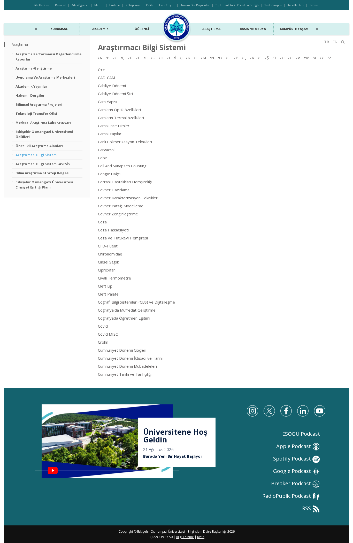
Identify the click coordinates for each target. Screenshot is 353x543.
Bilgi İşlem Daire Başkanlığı (207, 531)
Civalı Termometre (114, 278)
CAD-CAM (106, 77)
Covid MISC (108, 334)
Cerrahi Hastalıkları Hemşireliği (125, 181)
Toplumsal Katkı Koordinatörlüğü (237, 5)
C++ (101, 69)
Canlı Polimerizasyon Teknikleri (125, 141)
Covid (103, 326)
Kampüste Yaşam (294, 29)
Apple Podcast (294, 446)
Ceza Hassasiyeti (113, 229)
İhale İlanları (295, 5)
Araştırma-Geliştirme (34, 68)
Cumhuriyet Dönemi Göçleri (122, 350)
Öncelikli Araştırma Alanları (39, 146)
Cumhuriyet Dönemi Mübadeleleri (127, 366)
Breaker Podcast (291, 483)
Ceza (102, 221)
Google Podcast (292, 470)
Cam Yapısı (107, 101)
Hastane (114, 5)
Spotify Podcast (292, 458)
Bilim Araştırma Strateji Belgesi (43, 173)
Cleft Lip (105, 286)
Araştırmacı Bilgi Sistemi (37, 155)
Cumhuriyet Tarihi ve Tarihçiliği (124, 374)
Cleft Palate (108, 294)
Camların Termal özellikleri (121, 117)
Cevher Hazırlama (113, 189)
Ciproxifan (107, 270)
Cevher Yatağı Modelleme (120, 205)
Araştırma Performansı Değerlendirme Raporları (48, 57)
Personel (60, 5)
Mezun (98, 5)
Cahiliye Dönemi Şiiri (115, 93)
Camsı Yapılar (109, 133)
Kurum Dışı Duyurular (195, 5)
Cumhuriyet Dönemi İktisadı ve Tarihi (130, 358)
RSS (307, 508)
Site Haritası (41, 5)
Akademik (100, 29)
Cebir (102, 157)
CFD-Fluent (108, 245)
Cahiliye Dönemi (112, 85)
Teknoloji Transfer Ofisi (36, 113)
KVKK (200, 537)
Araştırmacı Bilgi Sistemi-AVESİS (43, 164)
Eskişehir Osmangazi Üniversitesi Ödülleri (44, 134)
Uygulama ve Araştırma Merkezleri (45, 77)
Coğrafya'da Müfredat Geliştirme (127, 310)
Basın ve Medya (253, 29)
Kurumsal (59, 29)
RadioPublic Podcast (287, 495)
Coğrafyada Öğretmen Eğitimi (124, 318)
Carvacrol (106, 149)
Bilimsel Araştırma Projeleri (39, 104)
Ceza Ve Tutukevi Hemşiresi (123, 237)
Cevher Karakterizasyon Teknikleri (128, 197)
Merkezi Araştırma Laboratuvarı (43, 122)
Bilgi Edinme (185, 537)
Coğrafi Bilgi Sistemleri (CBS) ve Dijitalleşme (136, 302)
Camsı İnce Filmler (113, 125)
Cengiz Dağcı (109, 173)
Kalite (149, 5)
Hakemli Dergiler (30, 95)
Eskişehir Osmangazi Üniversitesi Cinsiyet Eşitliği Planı (44, 185)
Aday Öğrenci (80, 5)
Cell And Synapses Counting (122, 165)
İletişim (314, 5)
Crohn (103, 342)
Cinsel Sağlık (108, 262)
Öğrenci (142, 29)
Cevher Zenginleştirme (118, 213)
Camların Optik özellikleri (119, 109)
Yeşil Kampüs (273, 5)
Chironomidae (110, 254)
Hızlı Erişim (166, 5)
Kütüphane (133, 5)
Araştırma (211, 29)
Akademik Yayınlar (31, 86)
